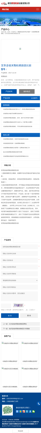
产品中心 (13, 32)
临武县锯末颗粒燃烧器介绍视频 (19, 328)
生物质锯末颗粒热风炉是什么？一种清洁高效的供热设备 (19, 109)
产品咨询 (9, 91)
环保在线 (10, 419)
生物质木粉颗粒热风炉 (30, 361)
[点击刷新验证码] (18, 305)
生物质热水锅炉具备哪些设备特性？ (13, 113)
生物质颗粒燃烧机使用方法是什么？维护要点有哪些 (17, 122)
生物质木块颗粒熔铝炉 (10, 361)
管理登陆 (16, 419)
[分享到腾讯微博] (27, 411)
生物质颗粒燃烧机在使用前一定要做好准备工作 (16, 147)
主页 (8, 32)
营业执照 (20, 431)
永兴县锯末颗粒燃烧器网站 (18, 324)
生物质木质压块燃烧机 (10, 387)
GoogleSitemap (16, 426)
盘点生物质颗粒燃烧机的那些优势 (12, 152)
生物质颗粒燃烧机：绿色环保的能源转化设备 (15, 139)
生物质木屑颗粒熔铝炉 (30, 387)
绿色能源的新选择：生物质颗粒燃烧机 (14, 143)
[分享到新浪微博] (23, 411)
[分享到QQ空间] (20, 411)
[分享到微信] (33, 411)
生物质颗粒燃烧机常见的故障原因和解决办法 (15, 156)
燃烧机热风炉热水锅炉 (24, 32)
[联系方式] (39, 403)
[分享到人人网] (30, 411)
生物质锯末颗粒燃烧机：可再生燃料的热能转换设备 (17, 126)
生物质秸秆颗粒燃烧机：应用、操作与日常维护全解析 (18, 118)
